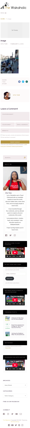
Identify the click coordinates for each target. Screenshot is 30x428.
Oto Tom (4, 44)
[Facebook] (4, 414)
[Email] (21, 414)
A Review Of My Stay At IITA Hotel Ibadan (18, 318)
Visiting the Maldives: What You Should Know (18, 334)
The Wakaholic (7, 420)
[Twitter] (12, 414)
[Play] (7, 256)
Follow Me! (8, 348)
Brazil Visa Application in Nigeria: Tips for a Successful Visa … (18, 326)
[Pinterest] (19, 425)
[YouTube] (17, 414)
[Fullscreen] (23, 256)
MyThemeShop (15, 422)
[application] (15, 252)
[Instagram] (8, 414)
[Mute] (20, 256)
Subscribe (9, 278)
